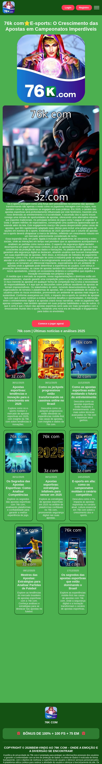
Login (68, 7)
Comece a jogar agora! (51, 323)
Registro (84, 7)
